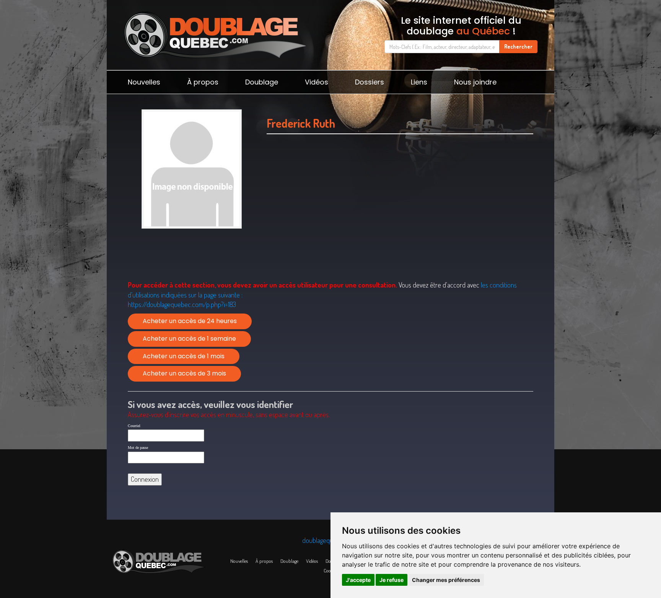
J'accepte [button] (358, 580)
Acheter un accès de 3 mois (184, 373)
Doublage (261, 82)
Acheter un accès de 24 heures (190, 321)
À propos (202, 82)
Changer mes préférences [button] (446, 580)
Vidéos (316, 82)
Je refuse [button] (391, 580)
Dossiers (369, 82)
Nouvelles (144, 82)
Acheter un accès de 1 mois (184, 356)
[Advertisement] (400, 216)
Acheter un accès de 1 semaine (189, 338)
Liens (419, 82)
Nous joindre (475, 82)
